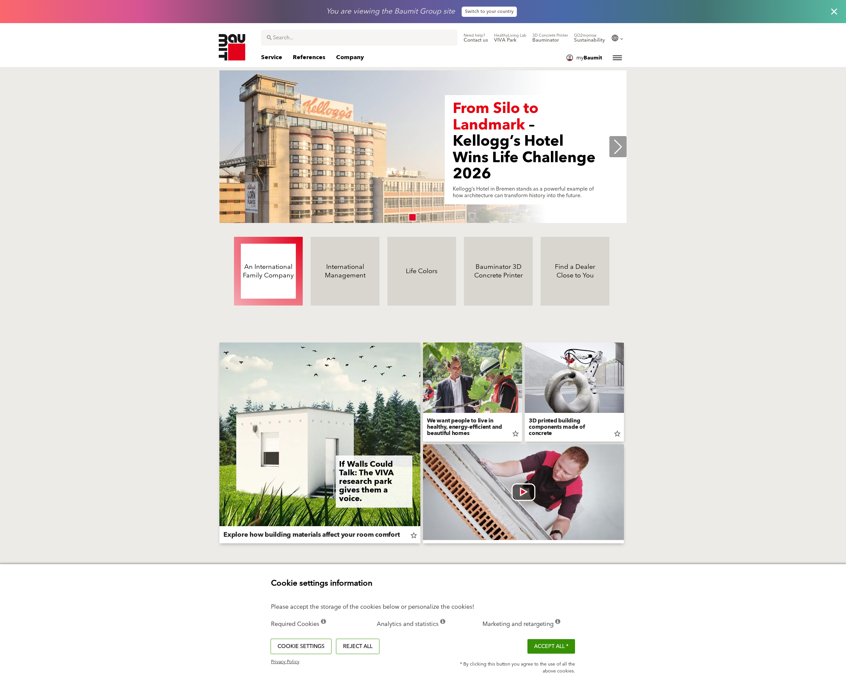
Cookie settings (301, 646)
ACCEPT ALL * (551, 646)
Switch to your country (489, 12)
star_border (414, 535)
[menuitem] (476, 38)
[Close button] (834, 12)
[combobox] (359, 38)
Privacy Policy (285, 662)
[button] (412, 217)
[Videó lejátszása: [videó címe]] (523, 492)
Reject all (357, 646)
